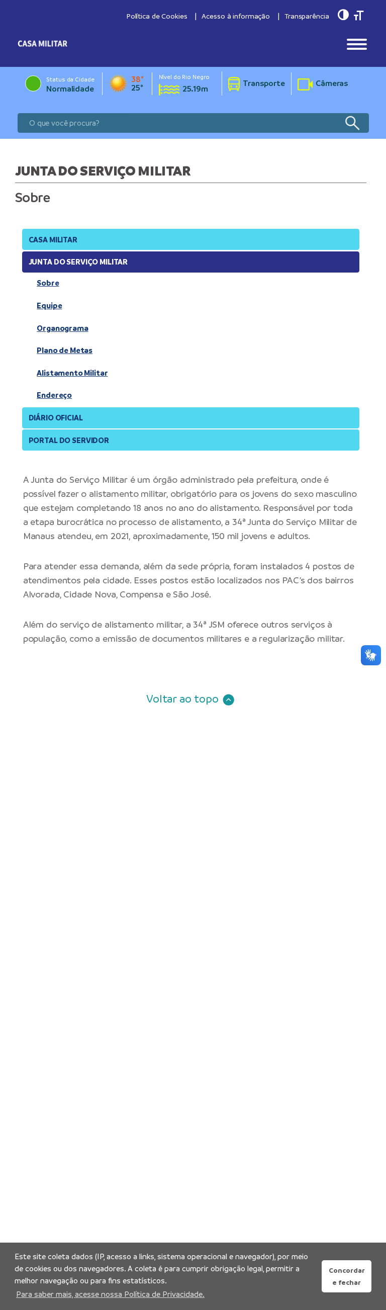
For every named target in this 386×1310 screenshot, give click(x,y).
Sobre (48, 283)
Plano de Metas (64, 350)
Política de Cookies (156, 16)
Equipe (49, 305)
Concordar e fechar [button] (347, 1276)
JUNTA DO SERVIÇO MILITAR (78, 262)
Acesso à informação (236, 16)
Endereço (54, 395)
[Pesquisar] (352, 123)
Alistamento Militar (72, 373)
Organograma (62, 328)
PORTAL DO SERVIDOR (69, 440)
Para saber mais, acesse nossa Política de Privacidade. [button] (110, 1294)
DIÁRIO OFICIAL (56, 417)
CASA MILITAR (53, 239)
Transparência (306, 16)
